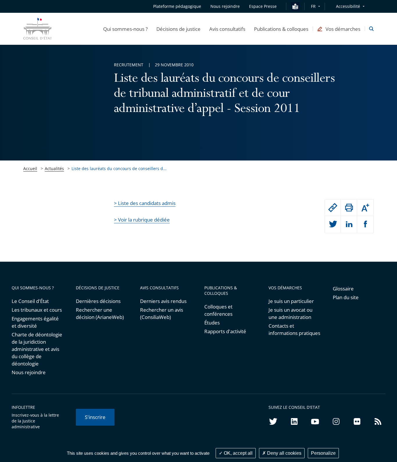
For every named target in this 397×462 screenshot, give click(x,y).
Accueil (30, 168)
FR (313, 6)
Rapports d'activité (225, 331)
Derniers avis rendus (163, 301)
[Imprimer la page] (349, 207)
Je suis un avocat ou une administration (290, 313)
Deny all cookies (283, 453)
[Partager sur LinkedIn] (349, 224)
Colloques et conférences (218, 310)
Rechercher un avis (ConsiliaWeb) (161, 313)
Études (212, 322)
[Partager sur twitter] (333, 224)
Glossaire (343, 288)
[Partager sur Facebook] (365, 224)
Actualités (54, 168)
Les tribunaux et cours (37, 309)
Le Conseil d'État (30, 301)
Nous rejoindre (29, 372)
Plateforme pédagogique (177, 6)
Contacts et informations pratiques (294, 329)
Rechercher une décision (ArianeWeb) (100, 313)
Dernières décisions (98, 301)
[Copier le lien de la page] (333, 207)
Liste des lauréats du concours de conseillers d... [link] (119, 168)
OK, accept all (238, 453)
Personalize (323, 453)
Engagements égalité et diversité (35, 322)
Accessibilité (348, 6)
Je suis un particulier (291, 301)
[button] (125, 29)
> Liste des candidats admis (145, 203)
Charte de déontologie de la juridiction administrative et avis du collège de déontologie (37, 349)
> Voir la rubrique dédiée (142, 219)
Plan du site (346, 297)
